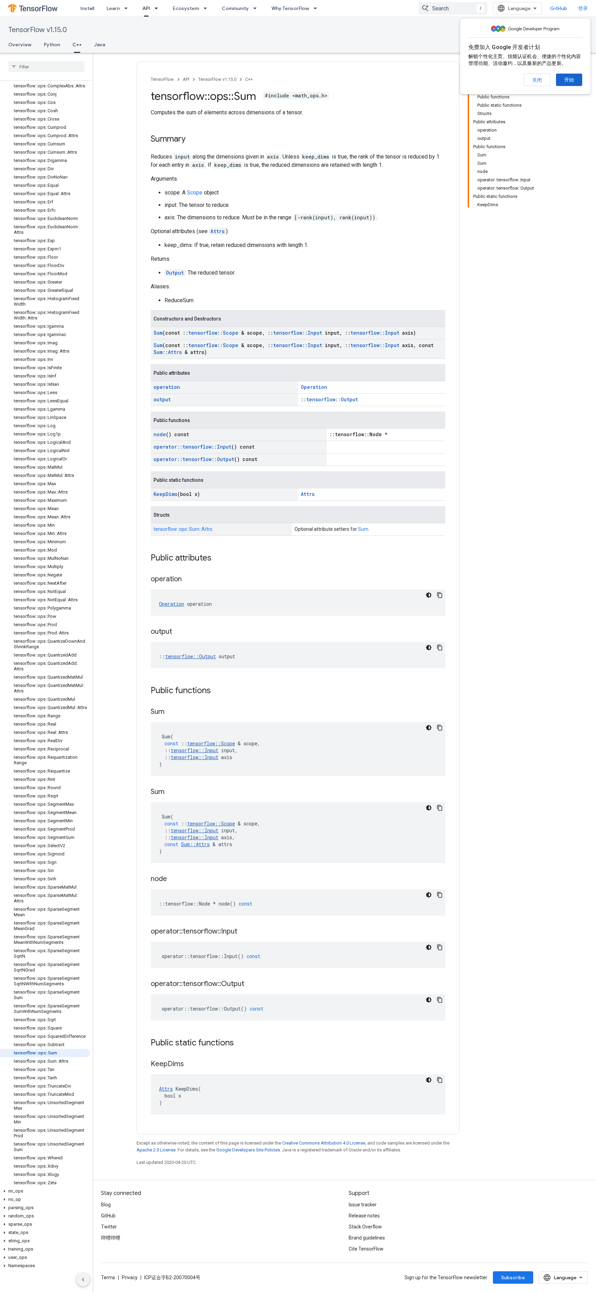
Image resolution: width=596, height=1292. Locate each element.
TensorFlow (162, 79)
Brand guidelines (367, 1238)
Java (99, 44)
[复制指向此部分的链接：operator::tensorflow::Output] (251, 984)
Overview (19, 44)
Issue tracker (363, 1204)
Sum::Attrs (167, 352)
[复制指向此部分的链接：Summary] (192, 139)
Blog (106, 1204)
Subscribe (513, 1277)
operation (166, 387)
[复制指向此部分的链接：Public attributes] (218, 558)
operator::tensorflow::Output (193, 459)
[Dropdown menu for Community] (257, 8)
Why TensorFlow (290, 8)
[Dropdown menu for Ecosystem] (207, 8)
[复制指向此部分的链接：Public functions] (218, 691)
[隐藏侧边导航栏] (83, 1279)
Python (52, 44)
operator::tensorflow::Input (192, 446)
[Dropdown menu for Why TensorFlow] (317, 8)
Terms (108, 1277)
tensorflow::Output (332, 399)
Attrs (217, 231)
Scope (194, 192)
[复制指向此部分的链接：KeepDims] (191, 1064)
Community (235, 8)
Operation (314, 387)
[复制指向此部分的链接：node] (174, 879)
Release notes (364, 1215)
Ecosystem (186, 8)
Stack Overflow (365, 1226)
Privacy (130, 1277)
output (162, 399)
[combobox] (452, 8)
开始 (569, 80)
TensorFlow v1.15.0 (37, 30)
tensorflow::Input (297, 332)
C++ (77, 44)
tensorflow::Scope (213, 332)
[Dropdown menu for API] (158, 8)
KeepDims (165, 494)
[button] (45, 1191)
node (159, 434)
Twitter (109, 1226)
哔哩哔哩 (110, 1238)
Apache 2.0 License (156, 1149)
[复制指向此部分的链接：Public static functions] (241, 1043)
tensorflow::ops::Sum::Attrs (182, 529)
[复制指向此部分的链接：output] (179, 632)
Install (87, 8)
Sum (157, 332)
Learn (113, 8)
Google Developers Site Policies (248, 1149)
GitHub (558, 8)
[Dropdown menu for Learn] (128, 8)
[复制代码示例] (439, 595)
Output (175, 272)
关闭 (537, 80)
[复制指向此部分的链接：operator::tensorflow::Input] (244, 932)
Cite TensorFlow (366, 1249)
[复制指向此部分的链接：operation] (189, 579)
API (146, 8)
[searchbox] (46, 66)
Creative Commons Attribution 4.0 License (323, 1143)
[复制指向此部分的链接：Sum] (171, 712)
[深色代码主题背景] (428, 595)
